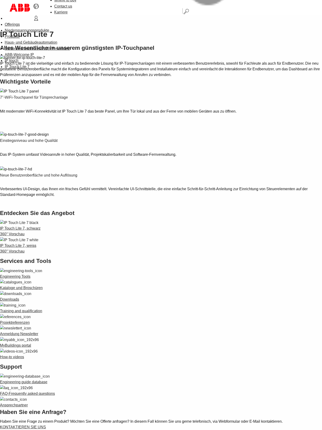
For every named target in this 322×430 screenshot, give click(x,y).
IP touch (11, 61)
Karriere (61, 12)
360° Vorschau (12, 234)
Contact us (63, 6)
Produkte (12, 36)
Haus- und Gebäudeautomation (31, 42)
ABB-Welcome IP (19, 55)
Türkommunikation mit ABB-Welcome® (37, 48)
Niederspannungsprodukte (27, 30)
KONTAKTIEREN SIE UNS (23, 427)
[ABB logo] (19, 8)
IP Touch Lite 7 (17, 67)
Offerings (12, 24)
